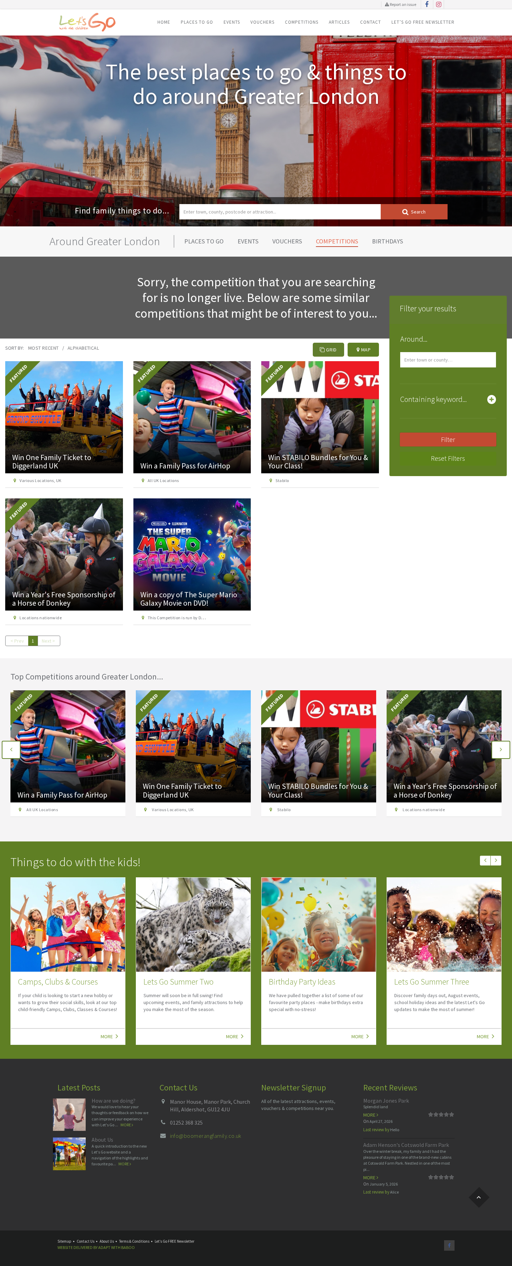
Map (365, 350)
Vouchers (262, 22)
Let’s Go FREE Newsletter (423, 22)
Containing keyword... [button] (433, 399)
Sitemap (64, 1241)
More (107, 1036)
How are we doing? (113, 1100)
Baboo (128, 1247)
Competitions (301, 22)
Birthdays (387, 241)
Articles (339, 22)
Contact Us (85, 1241)
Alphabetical (83, 348)
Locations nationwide (41, 617)
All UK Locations (163, 480)
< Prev (17, 641)
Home (163, 22)
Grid (331, 350)
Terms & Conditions (134, 1241)
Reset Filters (448, 458)
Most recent (43, 348)
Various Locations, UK (40, 480)
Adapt (104, 1247)
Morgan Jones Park (386, 1100)
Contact (370, 22)
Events (232, 22)
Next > (48, 641)
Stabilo (282, 480)
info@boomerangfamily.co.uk (205, 1135)
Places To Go (197, 22)
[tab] (448, 341)
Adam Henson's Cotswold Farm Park (406, 1144)
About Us (102, 1139)
